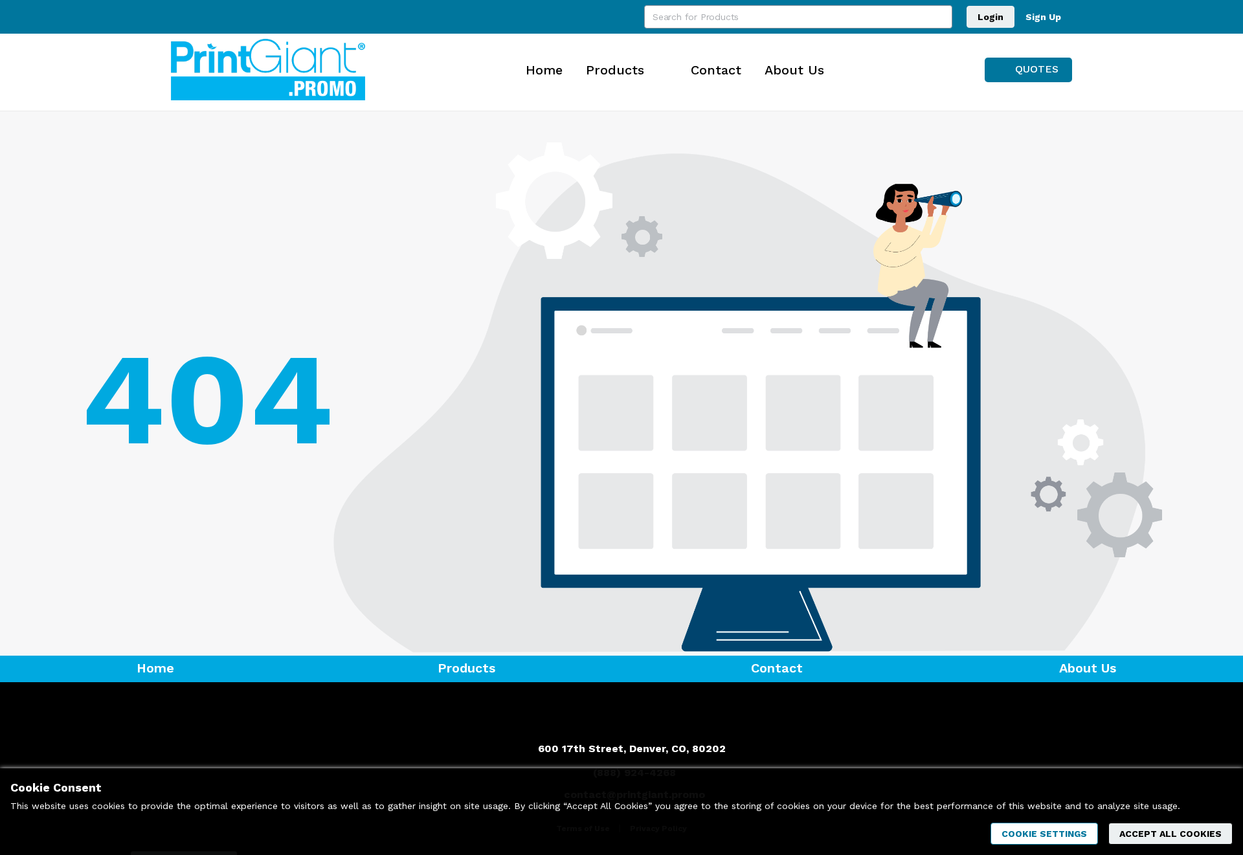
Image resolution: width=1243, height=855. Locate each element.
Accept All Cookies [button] (1170, 833)
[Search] (941, 17)
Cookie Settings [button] (1044, 833)
